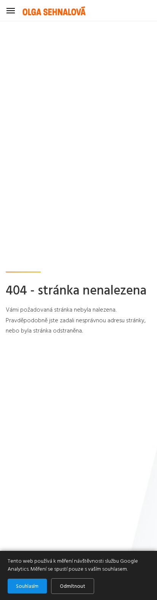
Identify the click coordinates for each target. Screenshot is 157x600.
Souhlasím (27, 586)
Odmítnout (72, 586)
